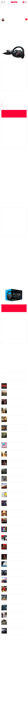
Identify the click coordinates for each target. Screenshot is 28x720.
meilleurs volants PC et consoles (11, 384)
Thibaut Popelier (10, 21)
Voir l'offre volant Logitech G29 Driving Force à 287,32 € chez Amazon (14, 120)
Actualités (8, 5)
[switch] (26, 2)
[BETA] (14, 2)
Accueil (3, 5)
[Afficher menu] (2, 2)
